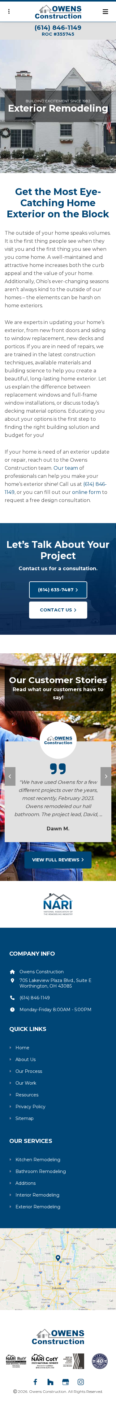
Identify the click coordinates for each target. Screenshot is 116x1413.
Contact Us (56, 610)
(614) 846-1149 (58, 27)
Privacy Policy (30, 1106)
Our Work (25, 1083)
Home (22, 1048)
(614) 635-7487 (56, 590)
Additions (25, 1183)
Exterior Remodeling (37, 1207)
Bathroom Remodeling (40, 1171)
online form (86, 492)
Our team (66, 468)
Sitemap (24, 1118)
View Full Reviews (55, 860)
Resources (26, 1095)
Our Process (28, 1071)
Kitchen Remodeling (37, 1159)
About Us (25, 1059)
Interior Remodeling (37, 1195)
